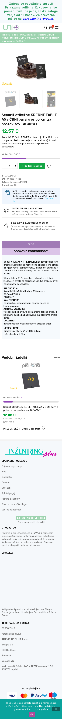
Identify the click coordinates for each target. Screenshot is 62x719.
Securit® (12, 185)
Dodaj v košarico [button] (31, 428)
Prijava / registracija (12, 466)
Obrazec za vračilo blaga (14, 504)
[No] (56, 709)
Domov (6, 35)
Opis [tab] (31, 244)
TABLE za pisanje (28, 35)
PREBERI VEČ (10, 428)
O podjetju (7, 477)
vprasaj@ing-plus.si (11, 633)
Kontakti (6, 488)
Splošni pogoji (8, 493)
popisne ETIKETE (46, 35)
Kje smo (6, 482)
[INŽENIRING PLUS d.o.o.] (13, 27)
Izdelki (15, 35)
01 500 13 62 (8, 628)
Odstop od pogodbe (11, 509)
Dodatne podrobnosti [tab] (31, 251)
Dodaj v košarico (33, 166)
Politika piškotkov (11, 499)
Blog (4, 471)
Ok (31, 714)
